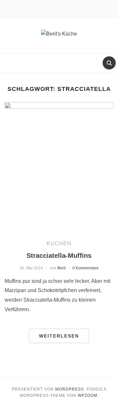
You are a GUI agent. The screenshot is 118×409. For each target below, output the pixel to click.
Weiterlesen (59, 336)
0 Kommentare (85, 268)
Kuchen (59, 243)
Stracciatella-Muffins (59, 255)
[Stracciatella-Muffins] (59, 165)
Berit (61, 268)
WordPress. (70, 389)
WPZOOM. (88, 395)
